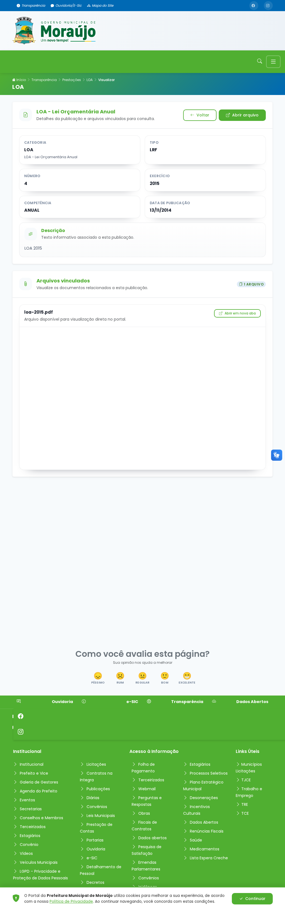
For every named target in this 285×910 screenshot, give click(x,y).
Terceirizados (33, 827)
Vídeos (26, 853)
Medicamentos (204, 849)
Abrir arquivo (245, 115)
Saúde (196, 840)
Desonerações (204, 798)
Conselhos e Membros (41, 818)
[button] (98, 678)
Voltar (202, 115)
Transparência (33, 5)
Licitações (96, 764)
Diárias (93, 798)
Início (21, 79)
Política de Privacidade (71, 901)
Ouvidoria (62, 701)
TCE (245, 813)
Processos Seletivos (209, 773)
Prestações (71, 79)
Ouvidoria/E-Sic (68, 5)
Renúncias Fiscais (206, 831)
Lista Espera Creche (209, 858)
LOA (90, 79)
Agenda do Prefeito (38, 791)
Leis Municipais (101, 815)
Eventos (27, 800)
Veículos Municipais (39, 862)
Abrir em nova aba (240, 313)
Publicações (98, 789)
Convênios (97, 806)
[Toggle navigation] (273, 61)
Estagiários (30, 835)
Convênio (29, 844)
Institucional (31, 764)
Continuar (255, 898)
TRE (244, 804)
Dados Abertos (252, 701)
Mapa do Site (102, 5)
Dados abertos (152, 838)
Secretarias (31, 809)
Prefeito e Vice (34, 773)
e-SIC (132, 701)
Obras (144, 813)
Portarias (95, 840)
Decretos (95, 882)
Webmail (147, 789)
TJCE (246, 780)
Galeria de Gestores (39, 782)
